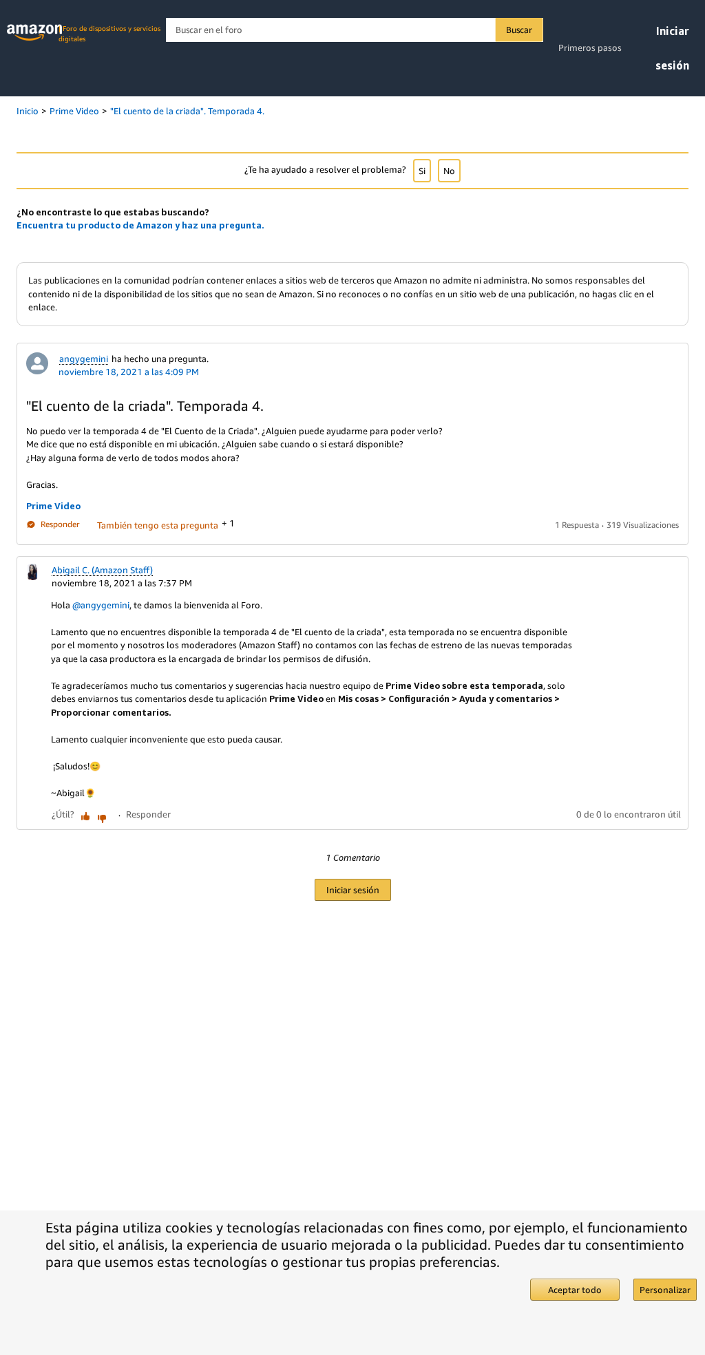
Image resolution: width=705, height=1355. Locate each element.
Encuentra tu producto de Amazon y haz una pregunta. (140, 225)
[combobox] (354, 30)
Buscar (519, 29)
